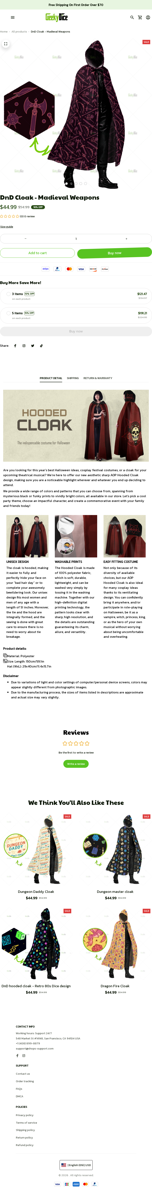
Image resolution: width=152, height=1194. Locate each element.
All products (19, 32)
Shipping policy (25, 1130)
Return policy (24, 1138)
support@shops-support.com (34, 1049)
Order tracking (25, 1081)
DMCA (19, 1096)
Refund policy (24, 1145)
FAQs (19, 1089)
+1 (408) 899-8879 (28, 1043)
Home (4, 32)
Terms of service (26, 1123)
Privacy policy (24, 1115)
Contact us (23, 1074)
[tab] (66, 183)
